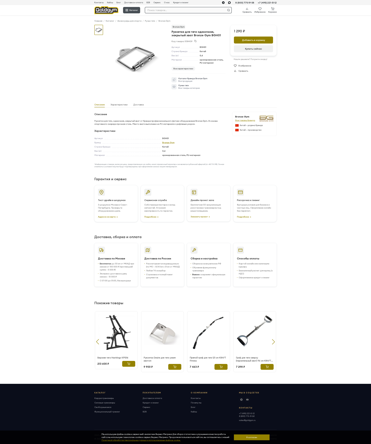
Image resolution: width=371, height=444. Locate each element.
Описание (99, 104)
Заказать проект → (200, 216)
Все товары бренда (245, 120)
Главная (98, 21)
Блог (119, 2)
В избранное (244, 65)
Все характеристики (183, 68)
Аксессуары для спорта (129, 21)
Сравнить (243, 71)
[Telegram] (223, 2)
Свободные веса (102, 407)
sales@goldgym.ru (247, 420)
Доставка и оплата (133, 2)
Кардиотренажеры (104, 398)
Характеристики (119, 104)
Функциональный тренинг (107, 411)
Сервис (157, 2)
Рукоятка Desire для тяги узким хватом (160, 359)
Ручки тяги (150, 21)
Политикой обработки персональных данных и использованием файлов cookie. (141, 440)
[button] (273, 341)
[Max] (229, 2)
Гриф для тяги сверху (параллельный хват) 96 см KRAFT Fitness (253, 359)
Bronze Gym (164, 21)
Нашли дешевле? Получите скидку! (250, 59)
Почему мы (196, 402)
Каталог (133, 10)
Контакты (99, 2)
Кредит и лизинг (180, 2)
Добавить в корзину (253, 40)
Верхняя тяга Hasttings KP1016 (112, 357)
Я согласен (251, 437)
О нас (167, 2)
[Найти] (228, 10)
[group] (136, 58)
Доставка (138, 104)
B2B (148, 2)
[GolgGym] (106, 10)
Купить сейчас (253, 48)
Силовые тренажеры (104, 402)
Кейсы (110, 2)
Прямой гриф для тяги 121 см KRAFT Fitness (208, 359)
